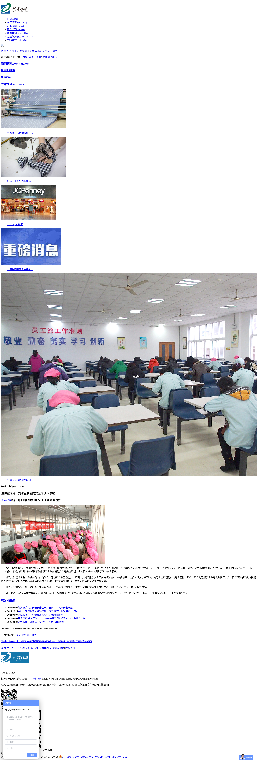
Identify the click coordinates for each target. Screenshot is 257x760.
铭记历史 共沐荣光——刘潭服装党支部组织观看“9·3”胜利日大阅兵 (53, 618)
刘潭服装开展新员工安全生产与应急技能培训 (41, 622)
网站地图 (37, 678)
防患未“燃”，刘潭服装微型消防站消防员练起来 (25, 641)
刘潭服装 (21, 635)
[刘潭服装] (14, 12)
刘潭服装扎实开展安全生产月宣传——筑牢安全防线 (45, 607)
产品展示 (16, 26)
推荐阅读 (8, 600)
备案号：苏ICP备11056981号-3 (111, 757)
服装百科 (6, 77)
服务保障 (32, 51)
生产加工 (17, 22)
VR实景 (17, 40)
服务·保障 (16, 29)
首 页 (4, 51)
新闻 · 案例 (35, 57)
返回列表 (6, 500)
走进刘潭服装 (20, 36)
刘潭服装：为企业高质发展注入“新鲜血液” (40, 615)
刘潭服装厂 (33, 635)
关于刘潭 (52, 51)
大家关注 (12, 84)
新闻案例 (18, 33)
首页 (12, 19)
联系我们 (70, 648)
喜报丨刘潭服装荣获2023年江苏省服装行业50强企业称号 (47, 611)
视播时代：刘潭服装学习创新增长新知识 (71, 641)
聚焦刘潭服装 (50, 57)
